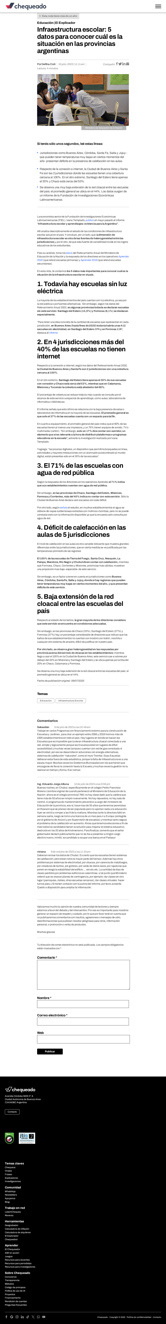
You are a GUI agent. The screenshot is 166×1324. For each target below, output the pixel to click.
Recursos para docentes (17, 1260)
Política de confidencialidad (139, 1317)
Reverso (9, 1215)
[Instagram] (18, 1317)
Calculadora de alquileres (18, 1232)
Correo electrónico (52, 1015)
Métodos (9, 1284)
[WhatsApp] (39, 1317)
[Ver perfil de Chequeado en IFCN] (9, 1138)
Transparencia (12, 1280)
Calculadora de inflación (17, 1229)
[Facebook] (7, 1317)
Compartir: (109, 64)
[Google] (13, 1317)
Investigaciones (13, 1181)
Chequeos (10, 1167)
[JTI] (27, 1138)
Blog (7, 1202)
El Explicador (65, 22)
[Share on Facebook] (117, 64)
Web (40, 1033)
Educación (45, 22)
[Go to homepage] (25, 6)
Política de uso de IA (15, 1291)
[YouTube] (43, 1317)
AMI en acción (12, 1253)
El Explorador (11, 1236)
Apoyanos (10, 1198)
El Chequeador (12, 1249)
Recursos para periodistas (18, 1263)
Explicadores (11, 1178)
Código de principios (15, 1287)
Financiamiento (13, 1298)
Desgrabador (11, 1225)
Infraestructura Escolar (70, 700)
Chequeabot (11, 1239)
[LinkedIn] (23, 1317)
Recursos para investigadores (20, 1267)
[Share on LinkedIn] (124, 64)
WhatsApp (10, 1191)
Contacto (12, 1112)
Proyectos (10, 1294)
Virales (8, 1171)
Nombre (44, 998)
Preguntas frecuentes (16, 1305)
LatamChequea (13, 1212)
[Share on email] (127, 64)
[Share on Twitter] (120, 64)
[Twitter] (34, 1317)
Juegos (8, 1256)
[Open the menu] (158, 6)
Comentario (47, 957)
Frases (8, 1174)
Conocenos (11, 1277)
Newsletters (11, 1195)
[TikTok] (29, 1317)
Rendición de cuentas (16, 1301)
